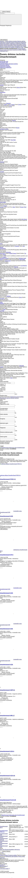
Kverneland (9, 49)
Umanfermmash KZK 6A (7, 775)
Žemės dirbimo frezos (9, 46)
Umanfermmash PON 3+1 (8, 479)
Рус (3, 852)
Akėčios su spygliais (10, 47)
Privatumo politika (12, 855)
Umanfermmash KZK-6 (7, 751)
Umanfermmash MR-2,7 (7, 715)
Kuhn (5, 49)
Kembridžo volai (18, 46)
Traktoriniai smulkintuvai (15, 43)
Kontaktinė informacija (14, 849)
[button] (14, 32)
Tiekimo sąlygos (4, 855)
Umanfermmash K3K (6, 628)
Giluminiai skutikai (8, 44)
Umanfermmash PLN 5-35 (8, 800)
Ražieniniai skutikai (4, 43)
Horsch (1, 49)
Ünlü (6, 51)
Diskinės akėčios (21, 41)
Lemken (20, 49)
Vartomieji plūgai (10, 42)
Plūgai (14, 44)
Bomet (23, 48)
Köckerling (15, 49)
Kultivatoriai (3, 42)
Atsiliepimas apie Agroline (11, 856)
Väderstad (2, 51)
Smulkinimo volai (19, 47)
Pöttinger (24, 49)
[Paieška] (10, 19)
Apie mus (2, 849)
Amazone (19, 48)
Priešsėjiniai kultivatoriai (20, 42)
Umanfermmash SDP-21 (7, 690)
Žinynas (7, 849)
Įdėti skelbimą (4, 529)
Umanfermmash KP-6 (6, 554)
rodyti (2, 446)
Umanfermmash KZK (6, 516)
